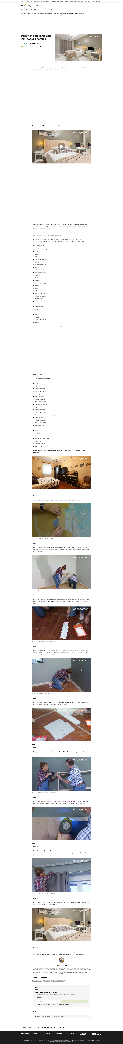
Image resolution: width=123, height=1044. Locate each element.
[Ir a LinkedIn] (45, 1027)
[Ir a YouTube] (48, 1027)
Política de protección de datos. (61, 1004)
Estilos (34, 13)
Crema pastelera (47, 1)
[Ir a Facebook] (35, 1027)
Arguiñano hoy (29, 1)
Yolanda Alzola (25, 47)
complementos (37, 241)
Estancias (23, 13)
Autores (35, 1033)
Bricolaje (36, 10)
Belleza (60, 10)
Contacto (47, 1033)
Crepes (92, 1)
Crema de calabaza (78, 1)
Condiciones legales (47, 1004)
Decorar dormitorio (37, 980)
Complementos (48, 13)
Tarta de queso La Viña (57, 1)
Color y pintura (40, 13)
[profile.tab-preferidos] (22, 43)
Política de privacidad (83, 1034)
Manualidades (70, 13)
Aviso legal (71, 1033)
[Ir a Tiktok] (51, 1027)
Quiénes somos (25, 1033)
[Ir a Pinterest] (54, 1027)
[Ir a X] (39, 1027)
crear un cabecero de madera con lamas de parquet (62, 801)
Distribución (63, 13)
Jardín (42, 10)
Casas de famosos (79, 13)
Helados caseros (38, 1)
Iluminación (56, 13)
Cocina (23, 10)
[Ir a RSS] (64, 1027)
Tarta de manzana (68, 1)
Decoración (29, 10)
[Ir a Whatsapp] (57, 1027)
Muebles (29, 13)
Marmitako (87, 1)
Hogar (47, 10)
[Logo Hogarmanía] (27, 1027)
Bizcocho (97, 1)
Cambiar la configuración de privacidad (96, 1035)
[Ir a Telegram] (61, 1027)
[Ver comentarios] (40, 47)
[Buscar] (99, 5)
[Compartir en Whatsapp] (24, 43)
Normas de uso (86, 1012)
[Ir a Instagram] (42, 1027)
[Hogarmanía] (34, 5)
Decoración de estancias (58, 980)
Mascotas (53, 10)
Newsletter (59, 1033)
